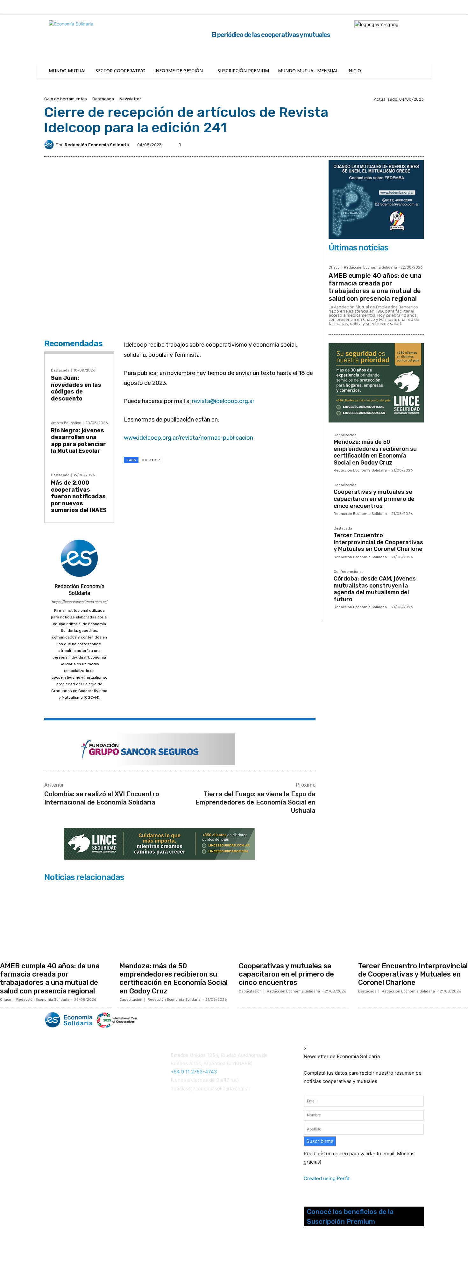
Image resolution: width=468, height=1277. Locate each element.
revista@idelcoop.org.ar (223, 401)
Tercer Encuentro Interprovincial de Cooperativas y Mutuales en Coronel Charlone (378, 542)
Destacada (103, 99)
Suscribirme (320, 1141)
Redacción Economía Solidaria (97, 145)
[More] (237, 478)
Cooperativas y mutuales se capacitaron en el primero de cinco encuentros (374, 498)
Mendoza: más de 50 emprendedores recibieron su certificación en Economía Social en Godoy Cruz (375, 452)
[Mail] (79, 706)
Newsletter (130, 99)
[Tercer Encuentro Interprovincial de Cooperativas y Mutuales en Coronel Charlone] (413, 921)
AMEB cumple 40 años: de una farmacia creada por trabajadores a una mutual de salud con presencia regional (375, 287)
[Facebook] (409, 7)
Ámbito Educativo (66, 423)
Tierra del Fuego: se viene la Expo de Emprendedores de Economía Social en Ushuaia (255, 802)
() (181, 1130)
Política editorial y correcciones (76, 1127)
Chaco (334, 267)
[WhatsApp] (207, 478)
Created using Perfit (327, 1178)
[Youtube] (340, 1254)
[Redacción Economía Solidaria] (50, 144)
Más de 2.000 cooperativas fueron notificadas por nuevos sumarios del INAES (79, 496)
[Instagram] (423, 7)
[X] (449, 7)
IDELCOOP (151, 460)
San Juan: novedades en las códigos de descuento (76, 388)
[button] (389, 6)
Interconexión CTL (192, 1138)
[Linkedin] (436, 7)
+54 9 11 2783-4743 (194, 1072)
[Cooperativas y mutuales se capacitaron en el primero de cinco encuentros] (294, 921)
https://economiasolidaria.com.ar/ (79, 602)
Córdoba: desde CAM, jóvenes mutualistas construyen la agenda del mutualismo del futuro (375, 589)
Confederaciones (348, 572)
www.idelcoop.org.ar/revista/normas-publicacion (188, 437)
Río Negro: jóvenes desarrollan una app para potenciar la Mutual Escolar (78, 441)
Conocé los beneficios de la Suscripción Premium (350, 1216)
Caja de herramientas (65, 99)
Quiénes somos (60, 1119)
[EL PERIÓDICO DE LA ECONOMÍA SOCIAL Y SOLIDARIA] (169, 1020)
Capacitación (345, 435)
